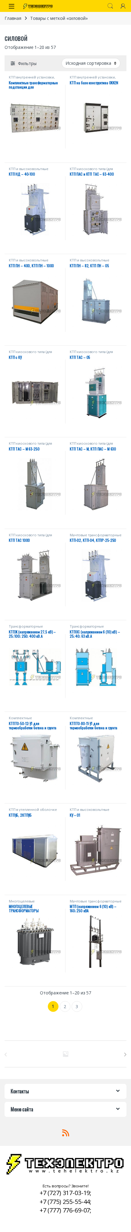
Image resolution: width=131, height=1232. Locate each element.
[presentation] (125, 1054)
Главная (13, 18)
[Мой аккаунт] (123, 6)
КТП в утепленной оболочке (33, 809)
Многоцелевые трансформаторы (23, 903)
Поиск (110, 6)
